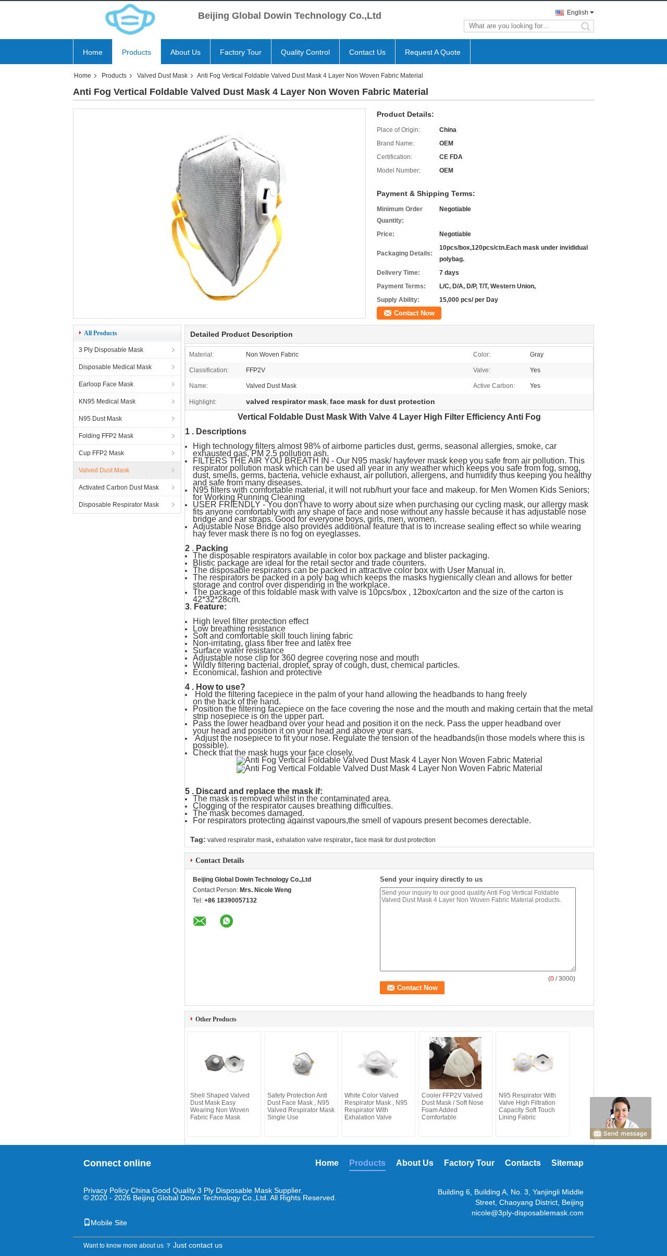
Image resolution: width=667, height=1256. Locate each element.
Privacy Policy (106, 1190)
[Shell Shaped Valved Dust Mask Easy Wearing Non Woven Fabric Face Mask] (224, 1063)
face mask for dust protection (395, 840)
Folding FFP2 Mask (106, 436)
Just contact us (198, 1245)
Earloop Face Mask (106, 384)
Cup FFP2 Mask (101, 453)
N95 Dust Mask (100, 418)
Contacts (523, 1163)
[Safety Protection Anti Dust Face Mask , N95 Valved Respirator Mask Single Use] (301, 1063)
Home (93, 52)
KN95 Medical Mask (107, 401)
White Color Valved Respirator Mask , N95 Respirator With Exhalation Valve (375, 1106)
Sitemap (567, 1163)
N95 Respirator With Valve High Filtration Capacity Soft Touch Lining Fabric (527, 1106)
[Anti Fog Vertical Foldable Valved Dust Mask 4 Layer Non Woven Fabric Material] (219, 315)
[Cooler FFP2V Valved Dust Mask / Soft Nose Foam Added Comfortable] (455, 1063)
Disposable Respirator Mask (119, 504)
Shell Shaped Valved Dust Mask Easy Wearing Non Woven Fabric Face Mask (220, 1106)
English (577, 12)
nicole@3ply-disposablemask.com (528, 1213)
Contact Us (367, 52)
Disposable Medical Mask (115, 367)
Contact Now (414, 313)
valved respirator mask (239, 840)
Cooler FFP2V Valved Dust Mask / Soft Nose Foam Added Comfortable (453, 1106)
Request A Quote (433, 52)
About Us (185, 52)
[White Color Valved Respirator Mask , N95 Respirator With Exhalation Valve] (378, 1063)
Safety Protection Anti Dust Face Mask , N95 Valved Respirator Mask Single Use (301, 1106)
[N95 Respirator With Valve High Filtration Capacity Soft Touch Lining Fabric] (532, 1063)
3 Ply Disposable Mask (111, 349)
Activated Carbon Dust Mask (119, 487)
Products (136, 52)
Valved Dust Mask (162, 75)
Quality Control (305, 52)
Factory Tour (241, 52)
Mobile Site (109, 1222)
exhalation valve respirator (313, 840)
